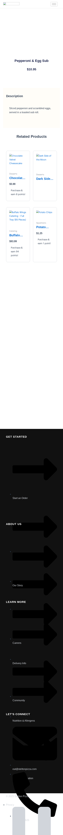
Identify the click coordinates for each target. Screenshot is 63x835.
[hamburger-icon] (54, 4)
